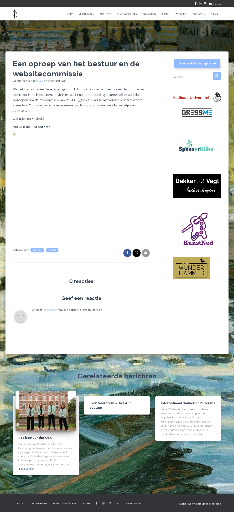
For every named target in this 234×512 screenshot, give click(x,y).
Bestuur (217, 4)
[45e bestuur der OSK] (46, 410)
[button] (197, 63)
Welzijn (180, 14)
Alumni (214, 14)
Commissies (149, 14)
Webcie (52, 250)
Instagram (205, 4)
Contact (198, 14)
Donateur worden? (64, 503)
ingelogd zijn (50, 309)
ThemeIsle (215, 503)
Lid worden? (39, 503)
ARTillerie (105, 14)
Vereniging (86, 14)
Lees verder (26, 468)
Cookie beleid (133, 503)
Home (70, 14)
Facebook (196, 4)
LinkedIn (200, 4)
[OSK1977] (14, 13)
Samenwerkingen (127, 14)
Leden (164, 14)
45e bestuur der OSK (35, 438)
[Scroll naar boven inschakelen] (226, 504)
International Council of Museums (188, 403)
